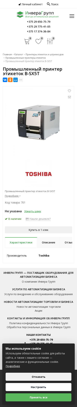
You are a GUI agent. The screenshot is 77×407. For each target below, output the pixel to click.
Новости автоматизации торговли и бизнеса (38, 302)
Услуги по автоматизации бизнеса (38, 289)
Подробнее (13, 366)
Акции (38, 310)
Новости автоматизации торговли (38, 306)
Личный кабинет (32, 4)
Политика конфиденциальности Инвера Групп (38, 323)
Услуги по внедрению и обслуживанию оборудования (38, 294)
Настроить (38, 387)
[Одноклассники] (10, 80)
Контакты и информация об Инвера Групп (38, 318)
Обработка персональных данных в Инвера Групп (38, 327)
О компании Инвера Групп (38, 281)
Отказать (38, 377)
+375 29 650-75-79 (41, 339)
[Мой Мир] (15, 80)
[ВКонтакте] (5, 80)
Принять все (38, 397)
